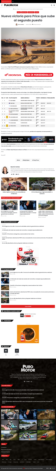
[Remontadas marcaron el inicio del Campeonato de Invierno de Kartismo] (28, 435)
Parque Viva (15, 461)
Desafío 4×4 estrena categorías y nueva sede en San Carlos (26, 285)
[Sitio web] (11, 174)
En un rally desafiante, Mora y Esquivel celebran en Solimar (25, 298)
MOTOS (36, 12)
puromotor (22, 461)
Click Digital (40, 468)
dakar (19, 459)
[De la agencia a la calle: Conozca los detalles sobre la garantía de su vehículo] (9, 205)
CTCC (14, 459)
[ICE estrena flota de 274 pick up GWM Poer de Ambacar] (28, 425)
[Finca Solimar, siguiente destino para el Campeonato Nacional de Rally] (46, 435)
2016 (7, 459)
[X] (15, 174)
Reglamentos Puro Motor (6, 449)
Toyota (34, 461)
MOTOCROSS (30, 12)
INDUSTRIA (24, 12)
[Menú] (2, 5)
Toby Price (36, 160)
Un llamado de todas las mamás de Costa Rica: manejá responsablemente (28, 213)
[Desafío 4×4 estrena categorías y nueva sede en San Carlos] (5, 287)
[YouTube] (17, 174)
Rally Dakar (26, 160)
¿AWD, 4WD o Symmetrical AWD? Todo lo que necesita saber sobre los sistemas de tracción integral (46, 213)
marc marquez (49, 459)
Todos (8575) (28, 306)
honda (35, 459)
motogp (9, 461)
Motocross (4, 461)
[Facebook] (13, 174)
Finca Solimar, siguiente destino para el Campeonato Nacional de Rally (27, 1)
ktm (19, 160)
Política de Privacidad (5, 451)
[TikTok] (31, 381)
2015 (3, 459)
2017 (10, 459)
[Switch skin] (51, 5)
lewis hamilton (41, 459)
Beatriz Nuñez (21, 24)
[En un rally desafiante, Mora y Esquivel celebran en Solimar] (5, 300)
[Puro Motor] (11, 5)
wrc (38, 461)
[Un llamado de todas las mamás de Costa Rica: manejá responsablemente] (28, 205)
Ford (25, 459)
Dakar (18, 9)
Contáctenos (3, 447)
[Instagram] (18, 174)
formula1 (30, 459)
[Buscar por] (54, 5)
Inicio (15, 9)
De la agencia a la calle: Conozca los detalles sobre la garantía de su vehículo (9, 213)
